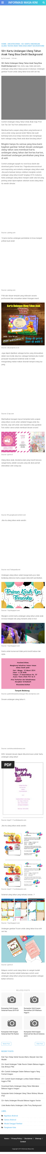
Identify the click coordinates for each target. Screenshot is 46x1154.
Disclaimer (28, 1138)
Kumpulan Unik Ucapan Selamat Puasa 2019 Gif (10, 1009)
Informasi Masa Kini (23, 2)
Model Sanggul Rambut (13, 1124)
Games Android (10, 1120)
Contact (23, 1142)
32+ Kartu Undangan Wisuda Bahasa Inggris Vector (21, 1101)
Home (3, 44)
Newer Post (6, 1044)
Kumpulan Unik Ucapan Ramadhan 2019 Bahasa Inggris (33, 1010)
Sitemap (38, 1138)
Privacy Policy (16, 1138)
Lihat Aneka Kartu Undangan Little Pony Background (21, 1105)
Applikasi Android (11, 1116)
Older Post (39, 1044)
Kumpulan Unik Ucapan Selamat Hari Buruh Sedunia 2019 (34, 1034)
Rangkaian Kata (10, 1127)
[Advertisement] (23, 26)
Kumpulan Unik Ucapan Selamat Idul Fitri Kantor (10, 1033)
